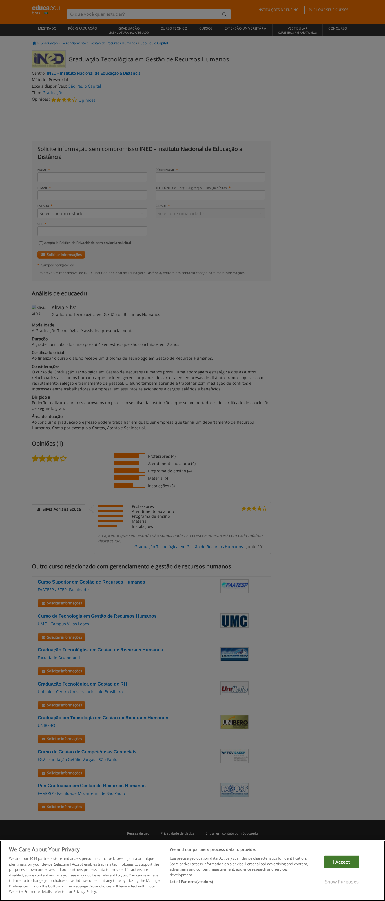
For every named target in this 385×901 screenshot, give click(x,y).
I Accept (341, 862)
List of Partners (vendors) (191, 881)
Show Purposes (342, 881)
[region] (192, 870)
